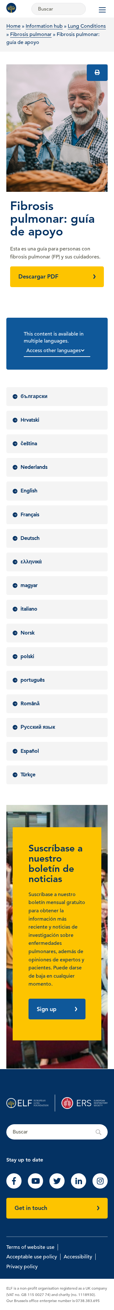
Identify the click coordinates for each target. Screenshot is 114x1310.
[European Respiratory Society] (84, 1103)
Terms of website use (30, 1247)
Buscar (57, 1132)
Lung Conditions (87, 26)
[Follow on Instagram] (100, 1187)
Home (13, 26)
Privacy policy (22, 1266)
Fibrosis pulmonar (31, 34)
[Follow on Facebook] (14, 1187)
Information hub (44, 26)
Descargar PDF (38, 276)
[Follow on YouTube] (35, 1187)
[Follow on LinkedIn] (78, 1187)
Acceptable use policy (31, 1257)
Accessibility (78, 1257)
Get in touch (31, 1208)
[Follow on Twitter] (57, 1187)
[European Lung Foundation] (12, 8)
